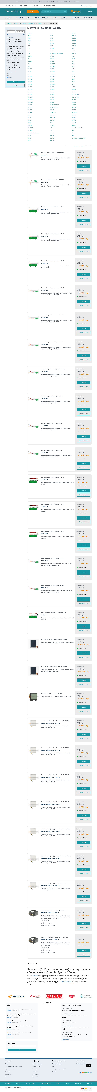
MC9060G (52, 63)
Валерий (9, 1010)
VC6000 (74, 102)
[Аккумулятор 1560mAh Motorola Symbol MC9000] (33, 913)
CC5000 (30, 33)
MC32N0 (30, 115)
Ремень (21, 58)
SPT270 (74, 53)
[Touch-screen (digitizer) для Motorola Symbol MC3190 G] (33, 859)
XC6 (73, 135)
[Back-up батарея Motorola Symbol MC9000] (33, 480)
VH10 (73, 48)
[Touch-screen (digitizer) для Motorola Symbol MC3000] (33, 724)
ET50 (29, 45)
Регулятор (13, 55)
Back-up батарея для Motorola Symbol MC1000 (53, 612)
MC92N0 (52, 89)
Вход (82, 5)
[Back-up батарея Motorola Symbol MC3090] (33, 264)
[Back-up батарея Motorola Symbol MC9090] (33, 534)
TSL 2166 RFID (75, 97)
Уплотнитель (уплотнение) (13, 58)
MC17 (29, 71)
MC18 (29, 74)
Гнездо (15, 41)
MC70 (51, 38)
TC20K (73, 58)
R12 (51, 130)
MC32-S (30, 110)
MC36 (29, 135)
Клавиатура (9, 48)
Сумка (19, 67)
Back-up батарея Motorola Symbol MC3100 (52, 287)
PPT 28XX (52, 117)
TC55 (73, 69)
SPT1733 (52, 135)
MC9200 (52, 86)
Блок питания (10, 41)
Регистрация (88, 5)
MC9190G (52, 84)
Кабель (17, 46)
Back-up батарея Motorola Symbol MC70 (52, 423)
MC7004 (52, 40)
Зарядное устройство (11, 44)
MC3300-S (30, 130)
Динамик (8, 43)
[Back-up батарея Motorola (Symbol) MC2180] (33, 183)
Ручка (16, 53)
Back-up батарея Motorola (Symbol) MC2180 (52, 179)
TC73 (73, 79)
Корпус (8, 50)
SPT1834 (74, 43)
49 (36, 963)
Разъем (19, 55)
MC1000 (30, 69)
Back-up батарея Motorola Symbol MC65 (52, 396)
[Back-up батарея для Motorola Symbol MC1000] (33, 616)
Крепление (13, 50)
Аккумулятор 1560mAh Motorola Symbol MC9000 (54, 910)
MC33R (30, 120)
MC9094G (52, 76)
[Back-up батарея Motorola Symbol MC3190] (33, 318)
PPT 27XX (52, 115)
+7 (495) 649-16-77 (23, 5)
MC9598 (52, 102)
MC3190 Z (30, 102)
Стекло (8, 53)
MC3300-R (30, 127)
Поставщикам (35, 1069)
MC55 (29, 140)
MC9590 (52, 97)
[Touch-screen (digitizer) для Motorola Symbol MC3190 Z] (33, 886)
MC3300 (30, 125)
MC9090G (52, 74)
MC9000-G (52, 71)
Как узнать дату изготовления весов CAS (20, 1032)
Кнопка (19, 48)
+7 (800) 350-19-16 (10, 5)
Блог (55, 18)
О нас (6, 1063)
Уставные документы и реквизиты (13, 1066)
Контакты (88, 18)
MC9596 (52, 99)
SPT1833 (74, 40)
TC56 (73, 71)
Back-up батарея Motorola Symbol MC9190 (52, 558)
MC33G (30, 117)
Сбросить (15, 85)
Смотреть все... (11, 1037)
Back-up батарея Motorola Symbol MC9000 (52, 477)
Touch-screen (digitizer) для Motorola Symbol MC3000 (55, 720)
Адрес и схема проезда (11, 1069)
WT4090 (74, 120)
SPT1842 (74, 45)
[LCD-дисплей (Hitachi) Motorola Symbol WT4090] (33, 671)
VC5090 (74, 99)
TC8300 (74, 89)
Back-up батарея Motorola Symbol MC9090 (52, 531)
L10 (28, 63)
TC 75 (73, 81)
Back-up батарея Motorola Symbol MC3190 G (53, 342)
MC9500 (52, 94)
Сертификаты (35, 1074)
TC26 (73, 63)
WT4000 (74, 117)
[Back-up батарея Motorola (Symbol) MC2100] (33, 156)
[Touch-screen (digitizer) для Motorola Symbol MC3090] (33, 778)
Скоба (12, 53)
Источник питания (11, 46)
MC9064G (52, 66)
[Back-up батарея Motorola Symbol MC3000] (33, 210)
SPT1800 (74, 38)
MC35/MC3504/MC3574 (34, 133)
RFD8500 (52, 125)
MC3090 (30, 92)
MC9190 (52, 81)
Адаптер (8, 39)
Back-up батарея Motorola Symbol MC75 (52, 450)
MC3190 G (30, 99)
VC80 (73, 133)
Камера (22, 46)
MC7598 (52, 56)
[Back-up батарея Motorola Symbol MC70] (33, 426)
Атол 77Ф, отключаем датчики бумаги (19, 1020)
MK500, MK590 (53, 107)
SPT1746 (74, 35)
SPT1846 (74, 51)
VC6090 (74, 104)
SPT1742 (74, 33)
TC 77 (73, 84)
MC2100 (30, 76)
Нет (8, 75)
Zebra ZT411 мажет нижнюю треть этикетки (73, 1010)
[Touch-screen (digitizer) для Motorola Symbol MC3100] (33, 805)
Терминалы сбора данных (78, 138)
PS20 (51, 122)
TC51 (73, 66)
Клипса (14, 48)
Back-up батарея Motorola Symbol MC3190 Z (53, 369)
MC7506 (52, 48)
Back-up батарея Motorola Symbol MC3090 (52, 260)
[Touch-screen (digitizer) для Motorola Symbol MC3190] (33, 832)
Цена (82, 146)
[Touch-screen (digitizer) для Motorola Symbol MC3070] (33, 751)
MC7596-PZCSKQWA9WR (56, 53)
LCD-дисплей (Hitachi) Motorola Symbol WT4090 (54, 666)
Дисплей (13, 43)
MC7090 (52, 43)
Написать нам (8, 1074)
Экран (8, 60)
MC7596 (52, 51)
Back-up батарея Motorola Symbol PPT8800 (52, 585)
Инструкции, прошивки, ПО (59, 1069)
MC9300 (52, 92)
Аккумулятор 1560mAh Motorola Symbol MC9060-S (54, 937)
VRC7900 (74, 110)
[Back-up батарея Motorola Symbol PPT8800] (33, 588)
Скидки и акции (23, 18)
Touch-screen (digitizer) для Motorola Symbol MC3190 (55, 829)
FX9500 (30, 61)
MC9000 (52, 58)
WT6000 (74, 125)
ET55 (29, 51)
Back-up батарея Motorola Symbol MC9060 (52, 504)
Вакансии (76, 18)
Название (77, 146)
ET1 (29, 43)
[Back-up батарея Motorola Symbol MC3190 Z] (33, 372)
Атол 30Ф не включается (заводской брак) (20, 1009)
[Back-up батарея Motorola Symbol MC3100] (33, 291)
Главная (9, 1083)
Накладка (17, 57)
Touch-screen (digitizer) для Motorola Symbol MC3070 (55, 747)
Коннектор (9, 69)
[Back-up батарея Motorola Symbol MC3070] (33, 237)
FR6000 (30, 56)
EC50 (29, 38)
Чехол (19, 65)
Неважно (10, 77)
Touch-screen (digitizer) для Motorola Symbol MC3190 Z (55, 883)
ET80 (29, 53)
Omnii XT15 (53, 112)
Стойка (18, 51)
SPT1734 (52, 138)
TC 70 (73, 74)
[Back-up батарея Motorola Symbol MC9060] (33, 507)
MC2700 (30, 84)
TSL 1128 (74, 92)
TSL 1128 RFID (75, 94)
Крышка (8, 51)
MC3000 (30, 86)
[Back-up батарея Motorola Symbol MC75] (33, 453)
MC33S (29, 122)
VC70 (73, 130)
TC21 (73, 61)
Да (8, 73)
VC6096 (74, 107)
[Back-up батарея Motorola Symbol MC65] (33, 399)
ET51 (29, 48)
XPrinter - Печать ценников (69, 1022)
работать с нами (75, 11)
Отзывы (7, 1077)
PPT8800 (52, 120)
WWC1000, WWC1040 (77, 127)
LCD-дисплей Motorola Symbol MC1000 (51, 693)
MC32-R (30, 112)
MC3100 (30, 94)
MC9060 (52, 61)
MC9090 (52, 69)
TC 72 (73, 76)
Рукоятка (20, 53)
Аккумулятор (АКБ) (15, 39)
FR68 (29, 58)
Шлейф (8, 67)
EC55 (29, 40)
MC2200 (30, 81)
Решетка (8, 55)
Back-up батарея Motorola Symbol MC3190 (52, 315)
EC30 (29, 35)
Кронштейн (19, 50)
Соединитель (14, 67)
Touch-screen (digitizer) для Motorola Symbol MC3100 (55, 801)
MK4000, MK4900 (54, 104)
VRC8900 (74, 112)
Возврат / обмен (36, 1066)
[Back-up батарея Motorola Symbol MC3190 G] (33, 345)
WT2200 (74, 115)
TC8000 (74, 86)
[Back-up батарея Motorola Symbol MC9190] (33, 561)
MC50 (29, 138)
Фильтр (22, 57)
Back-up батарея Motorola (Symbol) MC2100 (52, 152)
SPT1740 (52, 140)
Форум (64, 18)
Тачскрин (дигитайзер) (12, 65)
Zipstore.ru (35, 975)
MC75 (51, 45)
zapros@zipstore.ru (49, 5)
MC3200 (30, 104)
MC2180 (30, 79)
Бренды (9, 18)
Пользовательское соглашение (84, 1063)
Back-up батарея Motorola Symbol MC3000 (52, 206)
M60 (29, 66)
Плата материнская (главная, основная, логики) (13, 63)
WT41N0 (74, 122)
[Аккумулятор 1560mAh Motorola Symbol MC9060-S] (33, 940)
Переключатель (10, 57)
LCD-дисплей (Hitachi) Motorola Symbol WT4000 (54, 639)
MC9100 (52, 79)
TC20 (73, 56)
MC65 (51, 33)
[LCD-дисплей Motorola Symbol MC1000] (33, 697)
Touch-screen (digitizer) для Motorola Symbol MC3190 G (56, 856)
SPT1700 (52, 133)
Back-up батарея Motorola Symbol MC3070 (52, 233)
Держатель (20, 41)
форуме (72, 982)
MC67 (51, 35)
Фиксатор (13, 51)
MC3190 (30, 97)
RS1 (51, 127)
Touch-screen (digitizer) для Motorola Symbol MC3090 (55, 774)
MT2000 (52, 110)
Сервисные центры (57, 1063)
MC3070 (30, 89)
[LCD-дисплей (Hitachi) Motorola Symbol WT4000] (33, 644)
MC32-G (30, 107)
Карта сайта (35, 1077)
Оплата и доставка (41, 18)
